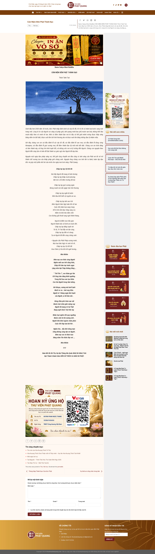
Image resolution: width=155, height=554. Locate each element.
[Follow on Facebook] (113, 5)
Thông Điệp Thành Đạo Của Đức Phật (40, 471)
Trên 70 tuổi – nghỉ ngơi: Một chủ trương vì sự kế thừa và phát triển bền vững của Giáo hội (121, 355)
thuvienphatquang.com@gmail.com (82, 537)
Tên (29, 501)
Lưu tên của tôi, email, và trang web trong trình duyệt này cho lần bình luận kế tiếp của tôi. (58, 510)
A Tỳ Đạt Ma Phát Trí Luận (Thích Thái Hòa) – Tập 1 (121, 377)
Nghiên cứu (71, 12)
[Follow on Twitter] (118, 5)
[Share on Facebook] (80, 20)
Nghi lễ (115, 12)
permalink (60, 467)
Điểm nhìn (81, 12)
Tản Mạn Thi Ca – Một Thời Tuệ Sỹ (38, 463)
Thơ (29, 25)
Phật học (61, 12)
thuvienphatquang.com (54, 551)
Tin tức (38, 12)
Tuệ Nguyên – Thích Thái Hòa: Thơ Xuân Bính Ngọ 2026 (44, 460)
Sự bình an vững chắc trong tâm (90, 471)
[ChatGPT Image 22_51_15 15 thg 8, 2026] (64, 50)
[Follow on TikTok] (116, 5)
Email (55, 501)
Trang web (81, 501)
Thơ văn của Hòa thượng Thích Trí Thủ (39, 450)
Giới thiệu (64, 534)
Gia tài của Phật (118, 361)
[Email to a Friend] (87, 20)
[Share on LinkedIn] (91, 20)
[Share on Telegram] (95, 20)
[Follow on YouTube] (120, 5)
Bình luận (31, 486)
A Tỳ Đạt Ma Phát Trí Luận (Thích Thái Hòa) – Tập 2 (121, 370)
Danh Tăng (108, 12)
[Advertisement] (64, 372)
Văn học (35, 25)
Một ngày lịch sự (32, 456)
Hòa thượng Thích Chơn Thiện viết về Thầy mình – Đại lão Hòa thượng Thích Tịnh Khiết (53, 453)
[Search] (126, 5)
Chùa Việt (100, 12)
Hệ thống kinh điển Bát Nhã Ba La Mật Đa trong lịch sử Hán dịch (121, 338)
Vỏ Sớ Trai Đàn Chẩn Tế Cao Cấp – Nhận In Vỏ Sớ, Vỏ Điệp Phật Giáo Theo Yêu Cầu (121, 346)
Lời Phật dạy (91, 12)
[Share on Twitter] (84, 20)
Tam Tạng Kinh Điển (50, 12)
